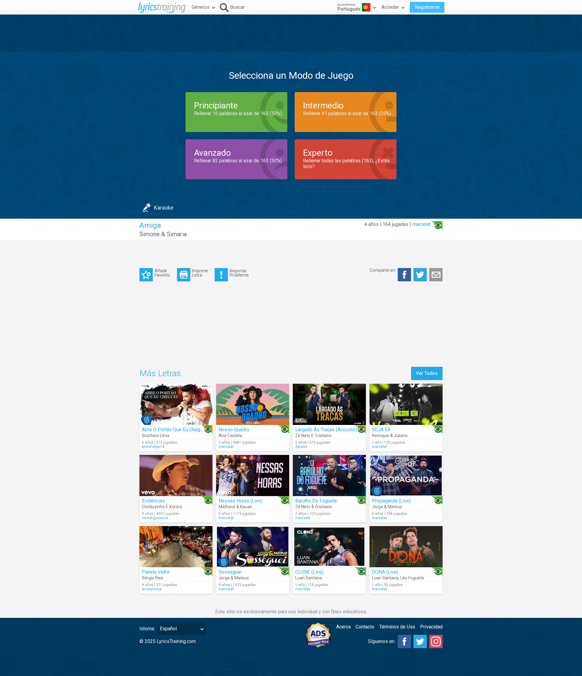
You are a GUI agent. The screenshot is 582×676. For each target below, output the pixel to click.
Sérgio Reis (152, 577)
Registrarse (427, 7)
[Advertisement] (291, 33)
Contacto (365, 627)
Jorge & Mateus (387, 506)
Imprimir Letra (200, 272)
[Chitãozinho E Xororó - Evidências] (175, 475)
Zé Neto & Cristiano (313, 506)
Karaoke (163, 207)
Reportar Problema (239, 272)
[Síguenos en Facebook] (404, 641)
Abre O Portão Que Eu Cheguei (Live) (181, 429)
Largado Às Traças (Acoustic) (326, 429)
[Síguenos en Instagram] (436, 641)
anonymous (152, 589)
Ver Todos (427, 373)
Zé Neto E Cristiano (313, 435)
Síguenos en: (381, 641)
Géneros (200, 7)
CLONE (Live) (309, 572)
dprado (301, 447)
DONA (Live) (385, 572)
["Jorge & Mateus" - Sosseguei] (252, 546)
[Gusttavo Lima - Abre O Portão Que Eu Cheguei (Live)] (175, 404)
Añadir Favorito (162, 272)
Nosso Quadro (234, 429)
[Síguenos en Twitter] (420, 641)
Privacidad (431, 627)
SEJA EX (381, 429)
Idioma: (147, 628)
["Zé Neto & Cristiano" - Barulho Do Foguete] (329, 475)
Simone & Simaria (163, 234)
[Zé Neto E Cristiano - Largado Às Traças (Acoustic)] (329, 404)
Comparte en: (383, 270)
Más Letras (160, 373)
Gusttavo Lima (155, 435)
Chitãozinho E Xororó (162, 506)
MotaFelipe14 (153, 447)
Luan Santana (308, 577)
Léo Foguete (412, 577)
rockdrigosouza (155, 518)
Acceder (390, 7)
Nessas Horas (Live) (241, 501)
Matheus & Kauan (235, 506)
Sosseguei (230, 572)
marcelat (421, 224)
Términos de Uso (397, 627)
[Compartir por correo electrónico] (436, 274)
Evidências (153, 501)
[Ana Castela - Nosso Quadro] (252, 404)
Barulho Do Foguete (316, 501)
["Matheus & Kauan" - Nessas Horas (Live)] (252, 475)
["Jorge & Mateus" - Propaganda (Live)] (406, 475)
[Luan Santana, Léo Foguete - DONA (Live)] (406, 546)
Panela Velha (155, 572)
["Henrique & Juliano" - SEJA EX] (406, 404)
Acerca (343, 627)
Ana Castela (230, 435)
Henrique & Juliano (390, 435)
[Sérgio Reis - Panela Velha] (175, 546)
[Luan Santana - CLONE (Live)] (329, 546)
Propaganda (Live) (391, 501)
